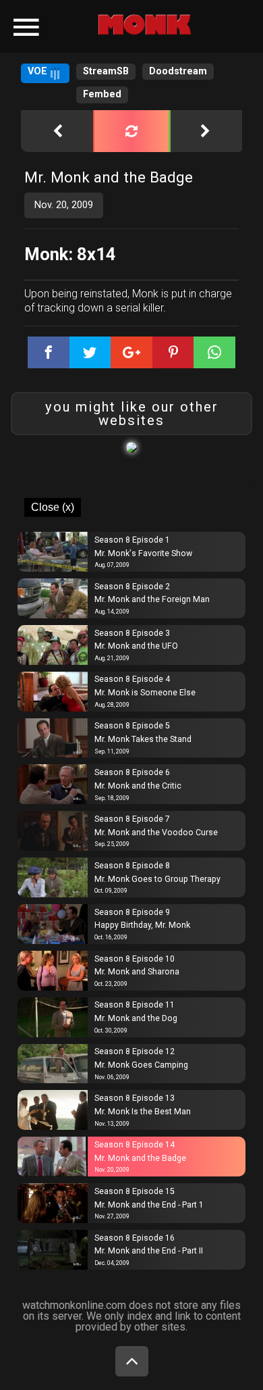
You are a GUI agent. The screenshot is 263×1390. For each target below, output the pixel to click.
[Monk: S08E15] (205, 131)
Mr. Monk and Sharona (136, 971)
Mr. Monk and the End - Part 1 (149, 1205)
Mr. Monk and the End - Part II (148, 1251)
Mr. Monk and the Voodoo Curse (156, 832)
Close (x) (52, 507)
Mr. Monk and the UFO (136, 646)
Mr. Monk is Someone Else (145, 692)
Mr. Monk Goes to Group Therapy (157, 879)
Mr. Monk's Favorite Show (143, 553)
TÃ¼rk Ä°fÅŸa (170, 18)
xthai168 (172, 27)
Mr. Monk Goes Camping (141, 1065)
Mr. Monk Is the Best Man (142, 1111)
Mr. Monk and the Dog (135, 1018)
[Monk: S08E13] (57, 131)
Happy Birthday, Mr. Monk (142, 925)
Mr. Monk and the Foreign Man (152, 599)
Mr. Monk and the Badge (140, 1158)
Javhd (124, 27)
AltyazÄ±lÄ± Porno (81, 18)
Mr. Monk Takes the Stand (143, 739)
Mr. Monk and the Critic (137, 786)
